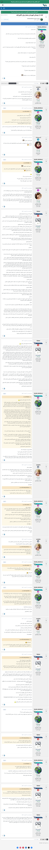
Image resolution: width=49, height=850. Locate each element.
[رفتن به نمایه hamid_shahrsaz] (41, 19)
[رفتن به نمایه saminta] (38, 94)
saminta (38, 87)
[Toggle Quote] (30, 111)
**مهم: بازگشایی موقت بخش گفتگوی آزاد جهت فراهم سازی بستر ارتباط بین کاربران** (25, 2)
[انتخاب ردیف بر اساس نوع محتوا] (17, 83)
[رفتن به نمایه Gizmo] (38, 221)
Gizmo (38, 211)
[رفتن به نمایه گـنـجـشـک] (38, 145)
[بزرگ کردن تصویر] (22, 75)
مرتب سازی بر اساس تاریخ (5, 83)
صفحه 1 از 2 (36, 83)
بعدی (43, 83)
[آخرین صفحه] (41, 83)
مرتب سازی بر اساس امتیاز (12, 83)
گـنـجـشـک (38, 137)
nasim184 (38, 188)
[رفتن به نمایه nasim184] (38, 195)
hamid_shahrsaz (30, 18)
